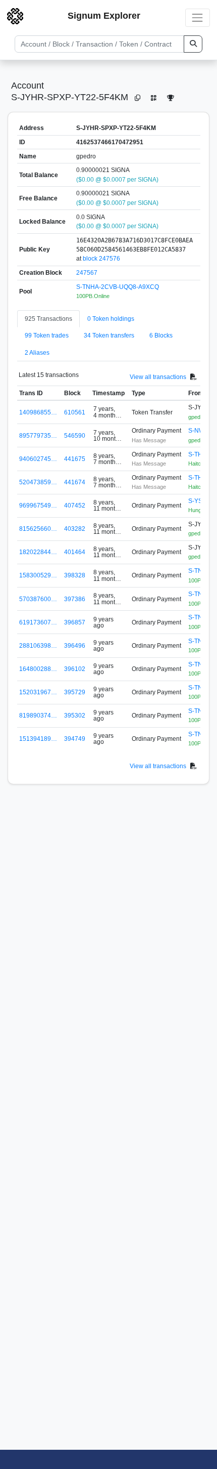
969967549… (38, 505)
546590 (74, 435)
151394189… (38, 738)
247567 (86, 272)
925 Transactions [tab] (48, 318)
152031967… (38, 692)
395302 (74, 715)
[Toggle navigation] (197, 17)
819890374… (38, 715)
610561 (74, 412)
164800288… (38, 669)
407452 (74, 505)
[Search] (193, 44)
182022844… (38, 552)
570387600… (38, 599)
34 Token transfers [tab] (109, 335)
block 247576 (101, 258)
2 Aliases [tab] (37, 352)
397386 (74, 599)
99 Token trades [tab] (47, 335)
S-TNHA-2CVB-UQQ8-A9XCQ (117, 286)
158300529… (38, 575)
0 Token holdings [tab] (110, 318)
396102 (74, 669)
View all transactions (158, 376)
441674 (74, 482)
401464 (74, 552)
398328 (74, 575)
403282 (74, 528)
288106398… (38, 645)
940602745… (38, 459)
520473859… (38, 482)
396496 (74, 645)
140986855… (38, 412)
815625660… (38, 528)
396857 (74, 622)
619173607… (38, 622)
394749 (74, 738)
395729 (74, 692)
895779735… (38, 435)
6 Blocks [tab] (161, 335)
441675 (74, 459)
